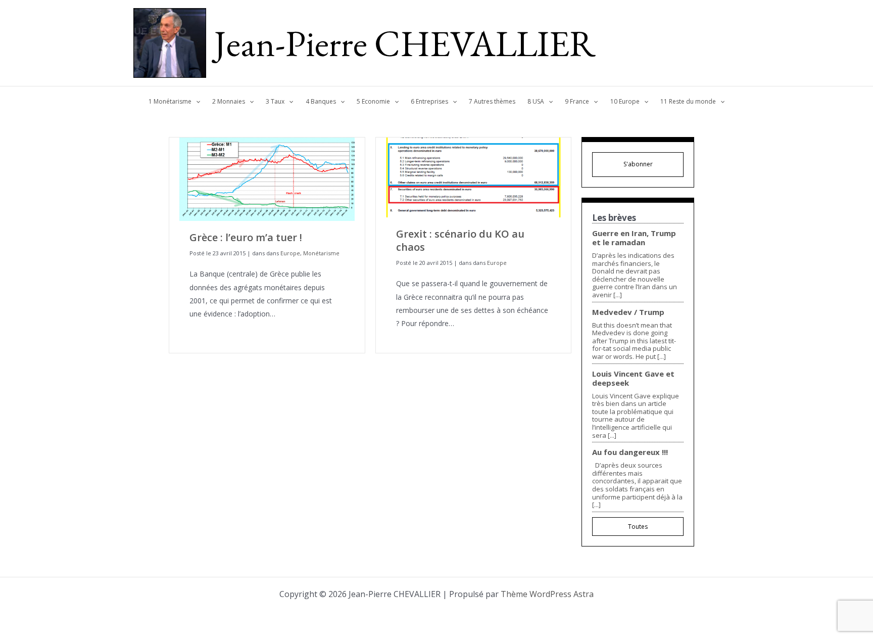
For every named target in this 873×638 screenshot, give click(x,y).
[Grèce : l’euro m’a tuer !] (267, 178)
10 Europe (625, 101)
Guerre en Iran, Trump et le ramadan (634, 237)
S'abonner (638, 164)
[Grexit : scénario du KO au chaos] (473, 176)
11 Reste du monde (688, 101)
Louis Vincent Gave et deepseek (633, 378)
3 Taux (275, 101)
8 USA (535, 101)
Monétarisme (321, 253)
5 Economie (373, 101)
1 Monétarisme (170, 101)
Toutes (638, 526)
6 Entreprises (429, 101)
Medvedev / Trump (628, 312)
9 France (577, 101)
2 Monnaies (228, 101)
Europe (290, 253)
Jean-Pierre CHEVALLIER (405, 43)
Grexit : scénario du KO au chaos (460, 240)
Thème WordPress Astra (547, 594)
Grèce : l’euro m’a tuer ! (245, 237)
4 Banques (321, 101)
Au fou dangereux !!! (630, 452)
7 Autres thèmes (492, 101)
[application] (195, 101)
